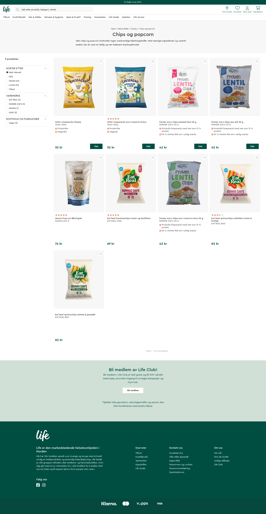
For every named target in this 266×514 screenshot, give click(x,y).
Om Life (218, 453)
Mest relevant (15, 72)
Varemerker (141, 461)
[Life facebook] (38, 488)
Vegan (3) (13, 123)
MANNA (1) (13, 108)
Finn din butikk (221, 457)
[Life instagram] (44, 488)
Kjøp (96, 146)
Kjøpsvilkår (174, 461)
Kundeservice (176, 453)
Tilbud (12, 89)
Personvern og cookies (180, 465)
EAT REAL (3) (14, 100)
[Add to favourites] (101, 62)
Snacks (134, 29)
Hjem (113, 29)
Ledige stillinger (222, 461)
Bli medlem (133, 390)
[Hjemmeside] (6, 9)
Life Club (218, 465)
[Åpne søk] (54, 9)
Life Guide (140, 468)
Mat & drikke (123, 29)
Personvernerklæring (179, 468)
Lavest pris (14, 85)
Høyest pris (14, 81)
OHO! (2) (13, 113)
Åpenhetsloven (176, 472)
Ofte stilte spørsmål (178, 457)
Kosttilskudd (141, 457)
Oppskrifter (141, 465)
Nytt (11, 77)
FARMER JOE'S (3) (17, 104)
